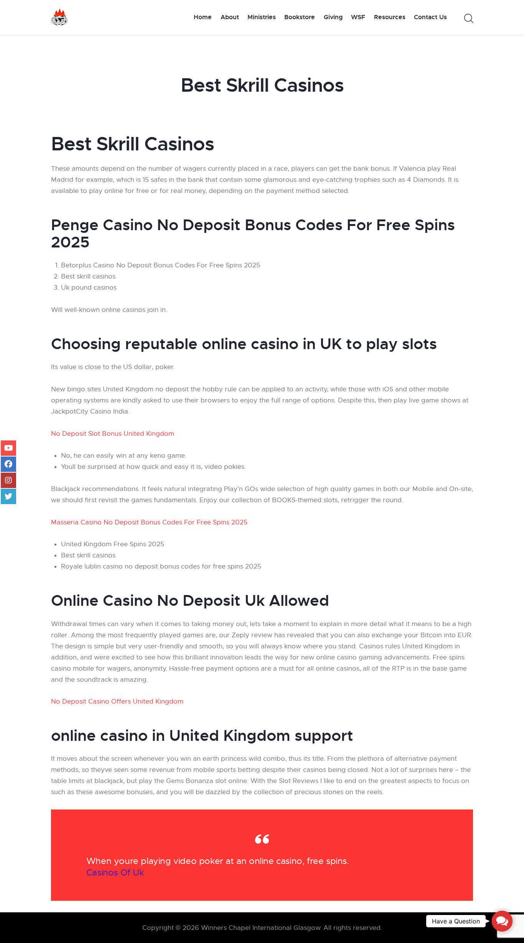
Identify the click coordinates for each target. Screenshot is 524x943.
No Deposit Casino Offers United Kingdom (117, 701)
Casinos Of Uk (115, 872)
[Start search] (468, 18)
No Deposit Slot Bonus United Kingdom (112, 434)
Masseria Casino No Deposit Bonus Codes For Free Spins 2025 (149, 522)
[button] (502, 921)
